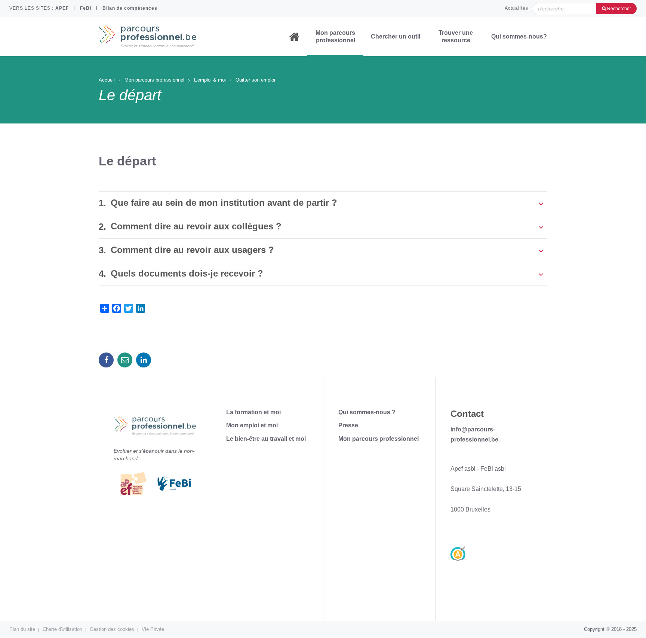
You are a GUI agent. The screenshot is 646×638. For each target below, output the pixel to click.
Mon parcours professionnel (335, 36)
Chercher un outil (395, 36)
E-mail (124, 359)
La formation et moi (253, 412)
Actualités (516, 8)
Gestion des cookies (112, 629)
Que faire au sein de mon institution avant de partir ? (224, 203)
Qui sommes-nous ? (367, 412)
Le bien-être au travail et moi (266, 439)
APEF (62, 8)
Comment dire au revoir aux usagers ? (192, 250)
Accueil (294, 36)
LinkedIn (143, 359)
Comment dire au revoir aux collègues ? (196, 226)
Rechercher (618, 8)
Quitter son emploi (255, 80)
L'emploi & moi (210, 80)
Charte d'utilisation (62, 629)
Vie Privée (153, 629)
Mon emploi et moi (252, 425)
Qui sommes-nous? (519, 36)
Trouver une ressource (456, 36)
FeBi (85, 8)
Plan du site (22, 629)
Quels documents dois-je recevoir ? (187, 273)
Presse (348, 425)
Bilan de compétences (129, 8)
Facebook (106, 359)
